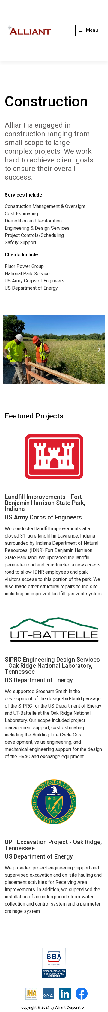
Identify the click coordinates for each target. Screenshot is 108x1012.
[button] (88, 30)
